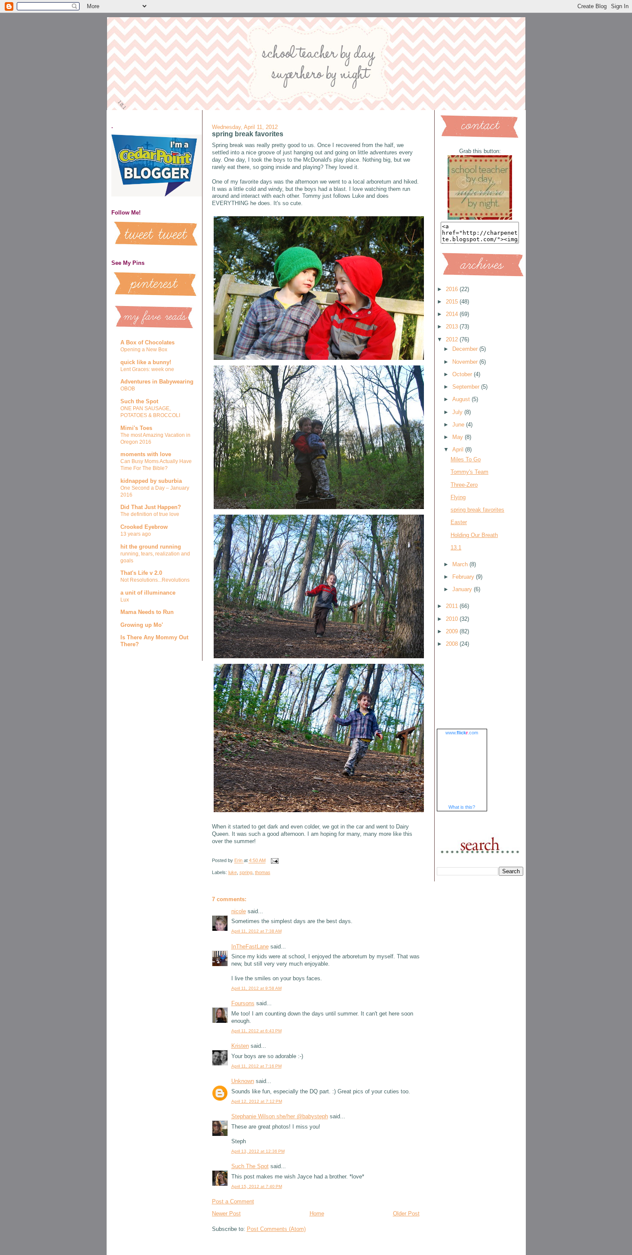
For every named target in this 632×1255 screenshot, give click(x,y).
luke (232, 872)
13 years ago (135, 534)
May (458, 437)
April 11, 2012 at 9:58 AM (256, 988)
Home (317, 1213)
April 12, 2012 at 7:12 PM (256, 1101)
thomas (262, 872)
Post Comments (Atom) (276, 1229)
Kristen (240, 1046)
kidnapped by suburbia (151, 481)
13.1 (456, 547)
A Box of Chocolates (147, 342)
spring (245, 872)
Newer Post (226, 1213)
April (458, 449)
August (462, 399)
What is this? (461, 807)
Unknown (242, 1081)
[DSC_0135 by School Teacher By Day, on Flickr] (321, 658)
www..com (461, 732)
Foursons (243, 1003)
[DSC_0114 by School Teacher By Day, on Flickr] (321, 509)
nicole (238, 911)
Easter (459, 522)
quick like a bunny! (145, 362)
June (459, 424)
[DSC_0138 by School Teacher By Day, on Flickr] (321, 812)
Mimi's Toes (136, 428)
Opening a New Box (143, 350)
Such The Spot (250, 1166)
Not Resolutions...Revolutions (155, 580)
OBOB (127, 389)
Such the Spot (139, 401)
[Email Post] (274, 860)
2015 (453, 301)
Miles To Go (466, 459)
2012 (453, 339)
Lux (124, 600)
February (464, 577)
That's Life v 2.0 (141, 573)
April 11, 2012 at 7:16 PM (256, 1066)
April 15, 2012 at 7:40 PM (256, 1186)
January (463, 589)
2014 (453, 314)
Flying (458, 497)
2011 (453, 606)
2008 (453, 644)
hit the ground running (150, 546)
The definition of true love (149, 514)
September (466, 387)
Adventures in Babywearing (156, 381)
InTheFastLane (250, 946)
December (465, 349)
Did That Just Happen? (150, 507)
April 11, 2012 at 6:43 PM (256, 1030)
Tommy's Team (469, 472)
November (465, 362)
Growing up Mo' (141, 625)
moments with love (145, 454)
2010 (453, 619)
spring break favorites (477, 509)
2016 (453, 289)
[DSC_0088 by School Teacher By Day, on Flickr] (321, 359)
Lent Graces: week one (147, 369)
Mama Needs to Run (147, 612)
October (463, 374)
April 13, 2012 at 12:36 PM (258, 1151)
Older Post (406, 1213)
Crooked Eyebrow (144, 527)
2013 (453, 326)
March (460, 564)
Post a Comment (233, 1201)
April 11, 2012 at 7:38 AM (256, 931)
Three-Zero (464, 485)
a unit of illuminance (147, 592)
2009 (453, 631)
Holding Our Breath (474, 535)
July (458, 412)
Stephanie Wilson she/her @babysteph (279, 1116)
